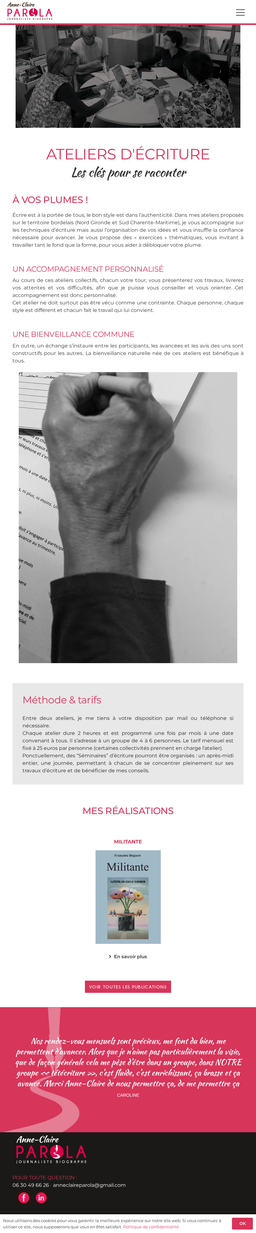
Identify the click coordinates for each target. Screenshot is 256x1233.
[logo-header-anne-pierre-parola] (29, 11)
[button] (240, 12)
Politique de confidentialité (151, 1226)
